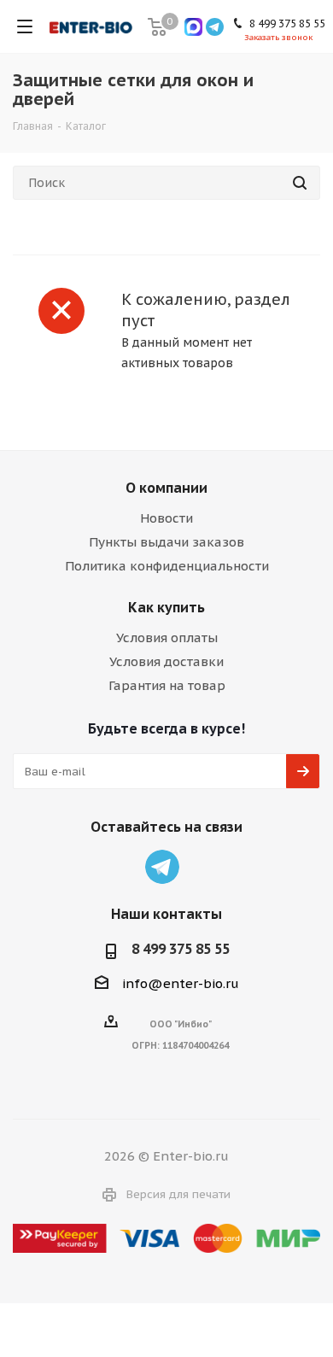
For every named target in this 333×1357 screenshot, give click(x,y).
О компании (166, 487)
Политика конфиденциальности (167, 566)
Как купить (166, 607)
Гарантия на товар (166, 685)
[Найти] (299, 183)
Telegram (162, 867)
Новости (166, 518)
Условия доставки (166, 661)
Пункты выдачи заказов (166, 542)
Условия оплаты (167, 637)
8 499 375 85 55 (180, 948)
